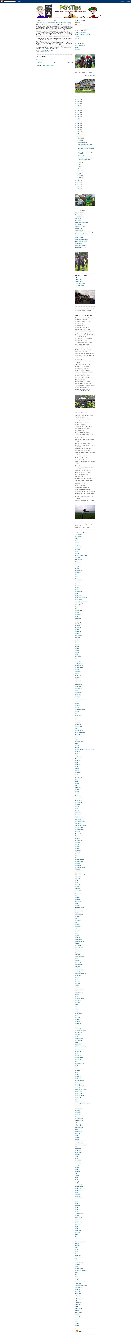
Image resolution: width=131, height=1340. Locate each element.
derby (76, 713)
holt (76, 857)
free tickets (77, 793)
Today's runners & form (80, 32)
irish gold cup (78, 873)
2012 (78, 129)
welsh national (78, 1287)
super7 (77, 1192)
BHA (76, 606)
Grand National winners (81, 245)
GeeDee (78, 22)
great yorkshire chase (80, 825)
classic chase (78, 684)
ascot (76, 561)
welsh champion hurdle (81, 1285)
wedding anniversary (80, 1281)
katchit (76, 892)
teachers (77, 1203)
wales (76, 1274)
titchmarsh (77, 1232)
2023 (78, 105)
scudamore (78, 1148)
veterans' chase (79, 1268)
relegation (77, 1110)
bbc (76, 578)
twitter (76, 1259)
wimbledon (78, 1302)
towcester (77, 1245)
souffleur (77, 1169)
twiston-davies (78, 1257)
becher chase (78, 580)
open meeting (78, 1040)
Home (54, 62)
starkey (77, 1175)
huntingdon (78, 863)
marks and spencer (80, 970)
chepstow (77, 677)
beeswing (77, 586)
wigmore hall (78, 1295)
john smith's (78, 884)
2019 (78, 114)
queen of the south (79, 1086)
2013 (78, 127)
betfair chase (78, 595)
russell (77, 1129)
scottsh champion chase (81, 1145)
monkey (77, 994)
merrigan (77, 983)
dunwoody (77, 734)
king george (78, 901)
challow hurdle (78, 663)
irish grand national (80, 875)
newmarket (78, 1023)
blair (76, 620)
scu (76, 1146)
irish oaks (77, 878)
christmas (77, 682)
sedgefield (77, 1154)
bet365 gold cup (79, 591)
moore (76, 996)
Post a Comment (40, 60)
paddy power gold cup (80, 1046)
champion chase (79, 665)
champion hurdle (79, 667)
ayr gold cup (78, 566)
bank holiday (78, 572)
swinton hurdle (78, 1198)
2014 (78, 125)
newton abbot (78, 1025)
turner (76, 1251)
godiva (77, 806)
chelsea (77, 673)
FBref (76, 47)
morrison (77, 1002)
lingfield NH (78, 937)
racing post (78, 1097)
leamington (78, 920)
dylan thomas (78, 736)
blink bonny (78, 622)
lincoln (77, 933)
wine (76, 1306)
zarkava (77, 1323)
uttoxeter (77, 1261)
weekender (78, 1283)
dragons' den (78, 726)
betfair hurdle (78, 599)
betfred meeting (79, 603)
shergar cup (78, 1160)
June (79, 166)
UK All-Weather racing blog (81, 239)
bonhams (77, 625)
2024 (78, 103)
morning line (78, 1000)
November (81, 136)
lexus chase (78, 930)
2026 (78, 99)
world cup (77, 1316)
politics (77, 1074)
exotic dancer (78, 757)
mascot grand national (80, 973)
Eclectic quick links (82, 142)
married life (78, 972)
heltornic (77, 848)
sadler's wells (78, 1131)
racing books (78, 1091)
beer (76, 584)
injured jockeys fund (80, 867)
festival (77, 768)
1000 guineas (78, 534)
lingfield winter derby (80, 941)
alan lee (77, 544)
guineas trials (78, 835)
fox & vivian (78, 787)
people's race (78, 1059)
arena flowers (78, 559)
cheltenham (78, 675)
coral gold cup (78, 692)
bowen (77, 629)
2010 (78, 180)
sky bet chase (78, 1165)
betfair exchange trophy (81, 597)
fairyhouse (77, 760)
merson (77, 985)
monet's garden (79, 992)
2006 (78, 189)
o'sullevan (77, 1034)
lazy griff (77, 918)
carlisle (77, 646)
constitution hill (79, 688)
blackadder (78, 618)
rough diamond (79, 1118)
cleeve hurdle (78, 686)
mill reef (77, 990)
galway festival (78, 798)
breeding (77, 637)
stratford (77, 1179)
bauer (76, 576)
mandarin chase (79, 964)
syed (76, 1200)
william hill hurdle (79, 1299)
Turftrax (77, 36)
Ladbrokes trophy (79, 907)
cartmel (77, 650)
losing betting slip (79, 956)
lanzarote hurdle (79, 914)
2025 (78, 101)
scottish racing (78, 1143)
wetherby (77, 1289)
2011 (78, 132)
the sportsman (78, 1222)
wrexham (77, 1318)
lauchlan (77, 916)
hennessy (77, 852)
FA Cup (77, 759)
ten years (77, 1209)
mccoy (76, 979)
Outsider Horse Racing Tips (82, 233)
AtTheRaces (78, 220)
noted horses (78, 1032)
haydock (77, 846)
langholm (77, 913)
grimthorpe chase (79, 829)
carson (77, 648)
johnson (77, 886)
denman (77, 711)
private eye (78, 1078)
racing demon (78, 1093)
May (79, 168)
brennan (77, 639)
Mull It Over (78, 224)
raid (76, 1099)
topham (77, 1243)
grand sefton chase (80, 821)
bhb (76, 608)
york (76, 1321)
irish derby (77, 871)
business (77, 643)
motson (77, 1004)
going (76, 808)
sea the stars (78, 1150)
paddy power (78, 1044)
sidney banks (78, 1162)
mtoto (76, 1008)
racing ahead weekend (80, 1089)
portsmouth (78, 1076)
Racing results (78, 38)
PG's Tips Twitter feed (90, 75)
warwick (77, 1278)
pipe (76, 1067)
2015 (78, 123)
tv (75, 1253)
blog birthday (78, 623)
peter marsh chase (79, 1063)
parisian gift (78, 1051)
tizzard (77, 1234)
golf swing (77, 812)
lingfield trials (78, 939)
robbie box (77, 1114)
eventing (77, 753)
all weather (78, 547)
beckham (77, 582)
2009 (78, 182)
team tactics (78, 1205)
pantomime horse (79, 1049)
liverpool (77, 943)
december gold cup (80, 709)
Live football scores (80, 45)
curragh (77, 703)
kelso (76, 895)
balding (77, 568)
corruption (77, 696)
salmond (77, 1135)
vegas (76, 1266)
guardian (77, 831)
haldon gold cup (79, 840)
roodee (77, 1116)
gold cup (77, 810)
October (80, 138)
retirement (77, 1112)
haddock (77, 838)
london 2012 (78, 945)
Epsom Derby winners (80, 247)
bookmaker (78, 627)
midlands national (79, 989)
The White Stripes (79, 285)
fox (76, 785)
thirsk (76, 1226)
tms (76, 1236)
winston (77, 1310)
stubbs (77, 1183)
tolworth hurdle (79, 1238)
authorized (77, 563)
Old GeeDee (79, 24)
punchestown (78, 1082)
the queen (77, 1221)
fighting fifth (78, 772)
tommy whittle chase (80, 1242)
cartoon (77, 652)
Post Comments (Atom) (48, 65)
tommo (77, 1240)
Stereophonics (78, 281)
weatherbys (78, 1279)
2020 (78, 112)
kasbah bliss (78, 890)
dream (76, 728)
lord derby (77, 951)
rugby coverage (79, 1127)
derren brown (78, 715)
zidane (77, 1325)
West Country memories (84, 155)
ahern (76, 540)
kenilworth (77, 899)
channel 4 (77, 671)
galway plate (78, 800)
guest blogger (78, 833)
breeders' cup (78, 635)
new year (77, 1017)
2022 (78, 108)
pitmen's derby (78, 1068)
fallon (76, 762)
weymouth (77, 1291)
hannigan (77, 842)
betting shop (78, 604)
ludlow (77, 958)
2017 (78, 119)
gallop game (78, 797)
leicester (77, 924)
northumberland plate (80, 1030)
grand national (78, 817)
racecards (77, 1088)
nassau (77, 1015)
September (81, 140)
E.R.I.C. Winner (79, 237)
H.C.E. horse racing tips (81, 241)
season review (78, 1152)
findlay (77, 774)
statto (76, 1177)
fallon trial (77, 764)
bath (76, 574)
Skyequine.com (79, 228)
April (79, 171)
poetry (76, 1072)
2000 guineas (78, 536)
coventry (77, 698)
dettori (76, 719)
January (80, 177)
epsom (77, 747)
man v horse (78, 962)
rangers (77, 1101)
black (76, 616)
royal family (78, 1124)
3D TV (76, 538)
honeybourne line (79, 859)
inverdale (77, 869)
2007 (78, 186)
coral (76, 690)
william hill (77, 1297)
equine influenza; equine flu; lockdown (84, 749)
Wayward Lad (78, 235)
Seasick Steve (78, 279)
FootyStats (77, 49)
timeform (77, 1228)
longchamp (78, 949)
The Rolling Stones (80, 283)
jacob (76, 880)
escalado (77, 751)
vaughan (77, 1264)
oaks (76, 1036)
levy (76, 928)
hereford (77, 854)
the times (77, 1224)
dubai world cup (79, 730)
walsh (76, 1276)
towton (77, 1247)
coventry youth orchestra (81, 700)
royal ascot (78, 1122)
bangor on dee (78, 570)
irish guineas (78, 876)
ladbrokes (77, 905)
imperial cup (78, 865)
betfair (76, 593)
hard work (77, 844)
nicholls (77, 1027)
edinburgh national (79, 741)
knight (76, 903)
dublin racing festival (80, 732)
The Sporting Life (79, 216)
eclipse (77, 740)
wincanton (77, 1304)
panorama (77, 1048)
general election (79, 802)
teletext (77, 1207)
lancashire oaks (79, 911)
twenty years (78, 1255)
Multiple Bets (78, 243)
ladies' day (77, 909)
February (80, 175)
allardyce (77, 549)
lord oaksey (78, 952)
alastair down (78, 546)
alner (76, 551)
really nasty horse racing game (82, 1103)
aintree (77, 542)
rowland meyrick (79, 1120)
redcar (76, 1106)
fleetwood (77, 779)
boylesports (78, 633)
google (77, 816)
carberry (77, 644)
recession (77, 1105)
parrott (76, 1053)
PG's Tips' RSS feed (80, 213)
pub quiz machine (79, 1080)
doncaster (77, 722)
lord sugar (77, 954)
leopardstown (78, 926)
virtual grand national (80, 1270)
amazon (77, 553)
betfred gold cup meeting (81, 601)
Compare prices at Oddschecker (83, 34)
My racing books (79, 215)
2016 (78, 121)
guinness (77, 836)
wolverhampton (79, 1312)
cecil (76, 658)
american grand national (81, 555)
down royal (78, 724)
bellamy (77, 587)
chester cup (78, 681)
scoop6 (77, 1139)
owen (76, 1042)
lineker (77, 935)
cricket (76, 701)
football (77, 783)
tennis (76, 1211)
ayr (76, 565)
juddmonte (77, 888)
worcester (77, 1314)
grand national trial (79, 819)
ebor (76, 738)
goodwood (77, 814)
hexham (77, 856)
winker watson (78, 1308)
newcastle (77, 1021)
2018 (78, 116)
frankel (77, 789)
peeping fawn (78, 1055)
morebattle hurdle (79, 998)
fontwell (77, 781)
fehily (76, 766)
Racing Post (78, 218)
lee (76, 922)
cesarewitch (78, 662)
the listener (78, 1219)
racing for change (79, 1095)
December (81, 134)
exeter (76, 755)
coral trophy (78, 694)
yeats (76, 1319)
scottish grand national (80, 1141)
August (80, 162)
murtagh (77, 1011)
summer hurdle (79, 1184)
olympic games (79, 1038)
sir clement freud (79, 1164)
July (79, 164)
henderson (78, 850)
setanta (77, 1156)
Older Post (70, 62)
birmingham (78, 614)
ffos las (77, 770)
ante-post (77, 557)
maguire (77, 960)
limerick (77, 932)
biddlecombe (78, 610)
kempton (77, 897)
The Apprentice (79, 1213)
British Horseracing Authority (82, 222)
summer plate (78, 1190)
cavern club (78, 656)
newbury (77, 1019)
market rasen (45, 51)
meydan (77, 987)
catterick (77, 654)
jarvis (76, 882)
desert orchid (78, 717)
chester (77, 679)
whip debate (78, 1293)
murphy (77, 1009)
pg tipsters (77, 1065)
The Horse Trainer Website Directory (84, 232)
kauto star (77, 893)
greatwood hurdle (79, 827)
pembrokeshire (79, 1057)
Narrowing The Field (80, 226)
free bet (77, 791)
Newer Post (39, 62)
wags (76, 1272)
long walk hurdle (79, 947)
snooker (77, 1167)
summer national (79, 1188)
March (80, 173)
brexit (76, 641)
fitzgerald (77, 776)
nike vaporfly (78, 1029)
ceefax (77, 660)
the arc (77, 1215)
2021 (78, 110)
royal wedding (78, 1125)
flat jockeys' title (79, 777)
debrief (77, 707)
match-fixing (78, 975)
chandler (77, 669)
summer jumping (79, 1186)
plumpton (77, 1070)
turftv (76, 1249)
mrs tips (77, 1006)
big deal (77, 612)
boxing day (78, 631)
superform (77, 1194)
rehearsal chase (79, 1108)
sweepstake (78, 1196)
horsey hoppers (79, 861)
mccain (77, 977)
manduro (77, 966)
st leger (77, 1173)
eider (76, 743)
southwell (77, 1171)
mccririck (77, 981)
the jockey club (79, 1217)
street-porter (78, 1181)
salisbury (77, 1133)
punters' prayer (79, 1084)
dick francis (78, 720)
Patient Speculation (80, 230)
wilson (76, 1300)
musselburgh (78, 1013)
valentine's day (79, 1262)
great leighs (78, 823)
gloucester (77, 804)
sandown (77, 1137)
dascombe (77, 705)
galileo (77, 795)
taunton (77, 1202)
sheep (76, 1158)
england (77, 745)
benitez (77, 589)
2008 (78, 184)
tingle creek (78, 1230)
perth (76, 1061)
